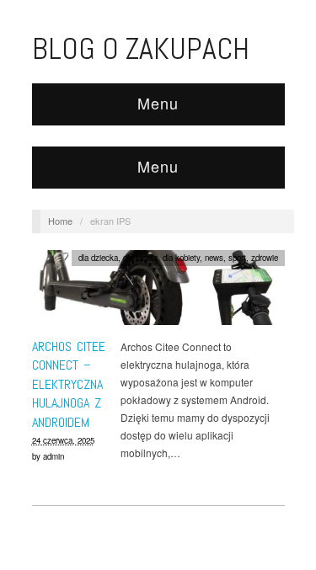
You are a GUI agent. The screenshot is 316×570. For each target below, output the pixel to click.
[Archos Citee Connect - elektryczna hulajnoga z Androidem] (158, 292)
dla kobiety (181, 258)
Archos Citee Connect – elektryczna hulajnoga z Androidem (68, 384)
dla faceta (140, 258)
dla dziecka (98, 258)
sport (237, 258)
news (214, 258)
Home (60, 220)
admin (53, 456)
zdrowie (264, 258)
